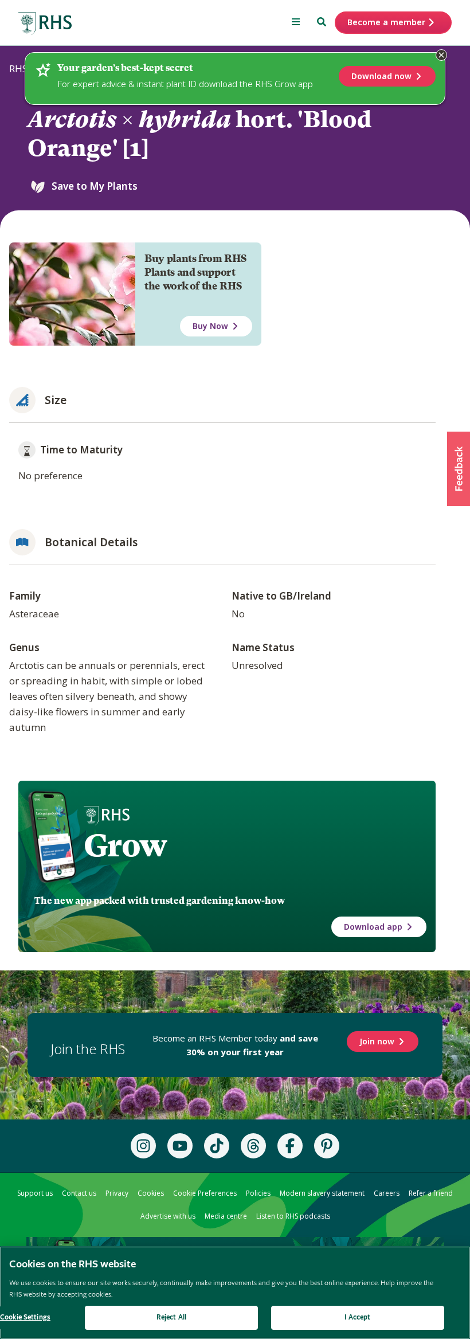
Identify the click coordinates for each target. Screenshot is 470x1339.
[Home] (45, 24)
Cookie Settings (25, 1317)
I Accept (357, 1317)
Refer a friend (431, 1193)
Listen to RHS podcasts (293, 1216)
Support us (35, 1193)
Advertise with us (167, 1216)
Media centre (226, 1216)
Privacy (116, 1193)
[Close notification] (441, 55)
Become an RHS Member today (235, 1045)
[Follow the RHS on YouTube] (180, 1145)
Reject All (171, 1317)
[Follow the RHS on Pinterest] (326, 1145)
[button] (458, 469)
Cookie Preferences (205, 1193)
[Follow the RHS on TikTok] (216, 1145)
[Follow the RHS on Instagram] (143, 1145)
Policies (258, 1193)
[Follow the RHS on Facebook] (290, 1145)
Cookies (151, 1193)
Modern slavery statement (322, 1193)
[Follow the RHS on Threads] (253, 1145)
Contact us (79, 1193)
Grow (125, 845)
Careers (386, 1193)
